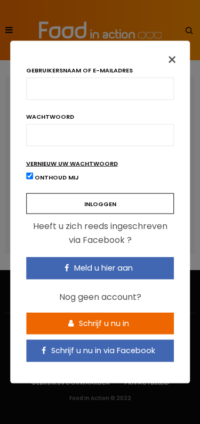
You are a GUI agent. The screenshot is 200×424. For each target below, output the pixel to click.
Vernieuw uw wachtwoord (72, 163)
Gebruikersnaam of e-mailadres (79, 71)
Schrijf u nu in (103, 322)
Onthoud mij (56, 177)
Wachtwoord (50, 117)
